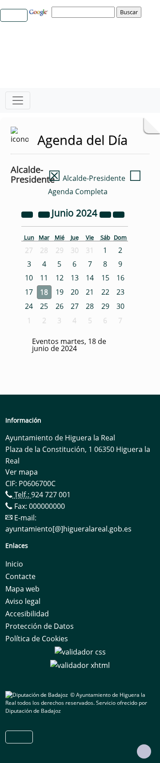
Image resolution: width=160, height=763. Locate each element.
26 (60, 306)
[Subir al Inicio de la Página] (144, 751)
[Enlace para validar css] (80, 651)
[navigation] (84, 12)
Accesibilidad (27, 614)
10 (29, 278)
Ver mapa (21, 472)
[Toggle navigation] (17, 100)
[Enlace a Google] (40, 11)
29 (105, 306)
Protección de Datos (39, 626)
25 (44, 306)
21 (90, 292)
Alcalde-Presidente (86, 178)
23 (120, 292)
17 (29, 292)
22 (105, 292)
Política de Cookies (36, 638)
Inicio (14, 564)
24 (29, 306)
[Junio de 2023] (28, 214)
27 (75, 306)
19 (60, 292)
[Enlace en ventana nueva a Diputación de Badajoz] (37, 695)
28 (90, 306)
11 (44, 278)
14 (90, 278)
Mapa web (22, 589)
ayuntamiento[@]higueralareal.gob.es (68, 529)
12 (60, 278)
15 (105, 278)
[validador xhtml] (80, 664)
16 (120, 278)
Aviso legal (22, 601)
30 (120, 306)
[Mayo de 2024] (45, 214)
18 (44, 292)
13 (75, 278)
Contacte (20, 576)
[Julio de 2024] (118, 214)
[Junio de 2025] (106, 214)
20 (75, 292)
